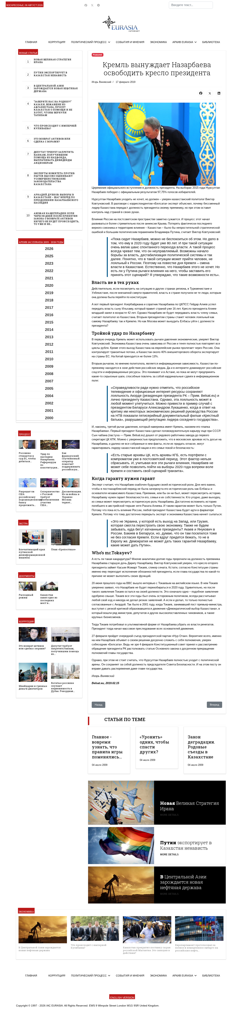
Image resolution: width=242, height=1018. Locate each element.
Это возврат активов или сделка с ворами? (52, 140)
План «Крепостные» (63, 549)
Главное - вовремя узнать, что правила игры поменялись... (107, 747)
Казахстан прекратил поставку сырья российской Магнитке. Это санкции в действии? (147, 950)
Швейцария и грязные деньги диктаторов (33, 687)
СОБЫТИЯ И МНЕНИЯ (130, 42)
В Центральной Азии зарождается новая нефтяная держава (56, 88)
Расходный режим (26, 596)
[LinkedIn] (219, 93)
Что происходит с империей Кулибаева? (55, 127)
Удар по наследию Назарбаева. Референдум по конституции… (49, 460)
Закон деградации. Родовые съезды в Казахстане (201, 747)
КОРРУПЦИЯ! (56, 42)
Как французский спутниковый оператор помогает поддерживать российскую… (71, 461)
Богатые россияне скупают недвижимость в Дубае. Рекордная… (63, 687)
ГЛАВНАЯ (31, 42)
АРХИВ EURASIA (182, 42)
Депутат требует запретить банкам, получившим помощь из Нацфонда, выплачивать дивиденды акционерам (54, 157)
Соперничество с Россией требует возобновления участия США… (50, 498)
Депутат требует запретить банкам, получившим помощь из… (65, 649)
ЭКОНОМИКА (158, 42)
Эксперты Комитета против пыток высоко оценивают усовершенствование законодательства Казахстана (54, 179)
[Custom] (98, 5)
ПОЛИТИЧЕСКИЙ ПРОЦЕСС (89, 42)
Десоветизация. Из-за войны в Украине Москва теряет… (71, 497)
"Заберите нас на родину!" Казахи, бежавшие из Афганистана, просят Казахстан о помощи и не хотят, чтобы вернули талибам (53, 108)
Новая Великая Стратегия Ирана (52, 61)
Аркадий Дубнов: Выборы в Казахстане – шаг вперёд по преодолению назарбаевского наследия (56, 198)
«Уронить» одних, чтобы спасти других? (154, 744)
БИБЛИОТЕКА (211, 42)
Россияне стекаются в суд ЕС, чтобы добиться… (27, 457)
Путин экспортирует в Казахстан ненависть (50, 74)
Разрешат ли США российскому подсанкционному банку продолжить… (30, 498)
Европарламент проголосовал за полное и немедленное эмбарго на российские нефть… (196, 947)
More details (169, 814)
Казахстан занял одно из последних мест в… (48, 598)
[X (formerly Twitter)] (210, 93)
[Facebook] (86, 5)
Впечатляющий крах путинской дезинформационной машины (32, 553)
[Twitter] (92, 5)
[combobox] (191, 5)
